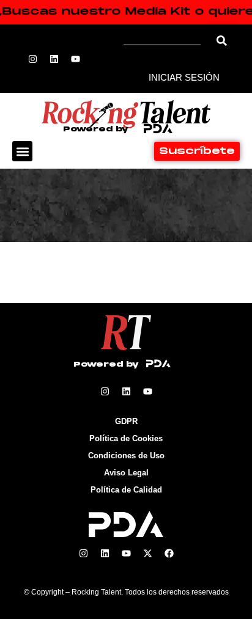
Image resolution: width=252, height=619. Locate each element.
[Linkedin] (54, 58)
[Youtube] (76, 58)
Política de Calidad (126, 489)
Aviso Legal (126, 472)
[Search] (221, 40)
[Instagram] (33, 58)
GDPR (126, 421)
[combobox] (166, 40)
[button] (22, 151)
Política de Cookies (126, 438)
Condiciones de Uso (126, 455)
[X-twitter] (147, 553)
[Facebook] (169, 553)
